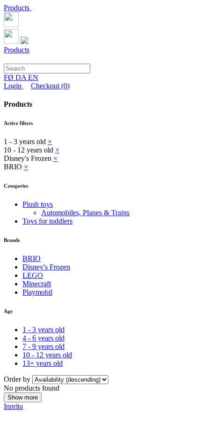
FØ (9, 77)
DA (21, 77)
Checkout (50, 86)
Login (13, 86)
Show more (22, 397)
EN (33, 77)
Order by (18, 379)
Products (17, 8)
